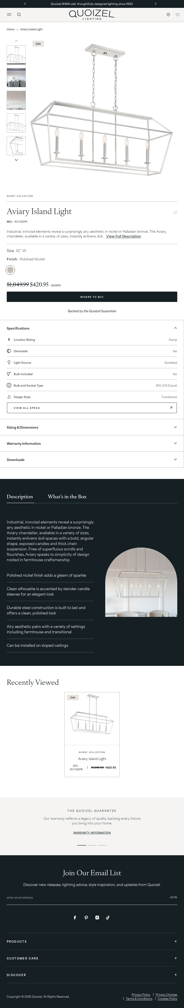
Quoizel (37, 996)
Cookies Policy (167, 998)
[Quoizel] (92, 14)
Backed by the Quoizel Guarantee (92, 310)
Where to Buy (167, 15)
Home (10, 29)
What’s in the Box (67, 496)
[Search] (19, 15)
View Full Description (123, 236)
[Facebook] (76, 918)
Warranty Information (92, 833)
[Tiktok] (108, 918)
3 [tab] (102, 845)
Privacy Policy (141, 994)
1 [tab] (81, 845)
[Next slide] (168, 109)
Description (20, 496)
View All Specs (27, 408)
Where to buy (92, 297)
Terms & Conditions (139, 998)
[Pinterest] (87, 918)
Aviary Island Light (92, 758)
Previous (16, 40)
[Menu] (11, 14)
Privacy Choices (166, 994)
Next (16, 159)
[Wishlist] (177, 15)
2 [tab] (92, 845)
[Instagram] (97, 918)
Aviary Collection (20, 196)
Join (173, 897)
